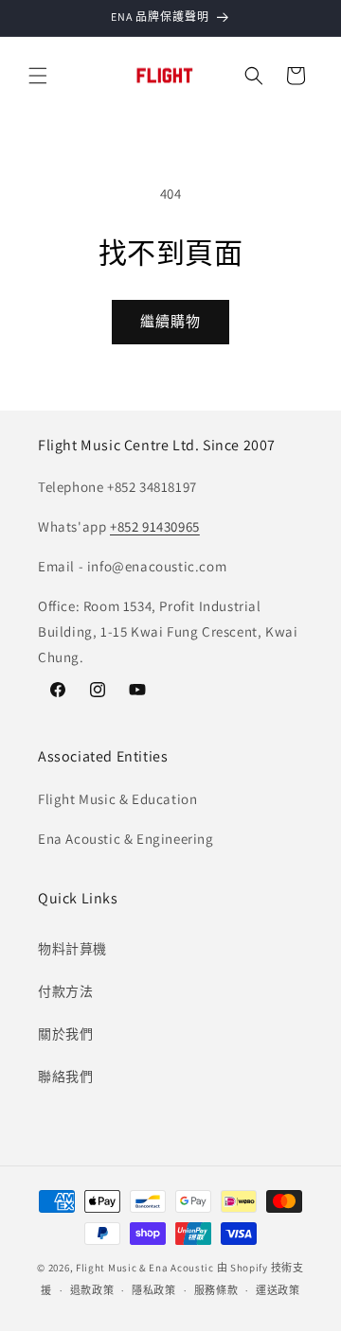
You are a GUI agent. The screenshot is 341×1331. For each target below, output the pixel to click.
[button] (38, 75)
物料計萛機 (72, 948)
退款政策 (92, 1290)
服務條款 (216, 1290)
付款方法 (65, 991)
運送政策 (278, 1290)
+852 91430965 (155, 526)
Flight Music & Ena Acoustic (146, 1267)
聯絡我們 (65, 1076)
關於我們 (65, 1033)
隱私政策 (154, 1290)
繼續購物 (170, 321)
